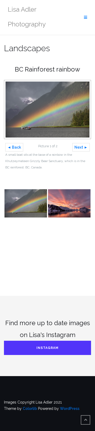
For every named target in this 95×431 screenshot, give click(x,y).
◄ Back (14, 147)
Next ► (81, 147)
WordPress (69, 408)
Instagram (47, 348)
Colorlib (30, 408)
